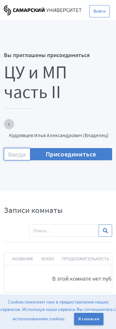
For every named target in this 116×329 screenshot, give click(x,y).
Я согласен (89, 319)
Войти (99, 11)
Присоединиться (71, 154)
